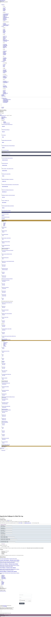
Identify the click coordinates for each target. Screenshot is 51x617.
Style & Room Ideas (5, 101)
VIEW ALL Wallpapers (6, 24)
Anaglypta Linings (5, 14)
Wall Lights (4, 70)
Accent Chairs (5, 36)
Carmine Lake (5, 16)
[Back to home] (2, 448)
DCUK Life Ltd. (4, 605)
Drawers (4, 52)
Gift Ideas (3, 94)
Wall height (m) (3, 528)
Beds (4, 225)
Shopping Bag (3, 450)
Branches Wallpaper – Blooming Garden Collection (8, 571)
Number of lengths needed (4, 537)
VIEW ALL (4, 60)
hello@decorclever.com (3, 115)
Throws (4, 65)
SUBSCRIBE (22, 603)
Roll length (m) (3, 533)
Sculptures (4, 92)
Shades (4, 72)
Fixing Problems (5, 102)
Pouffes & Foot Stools (6, 40)
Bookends (4, 91)
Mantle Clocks (5, 86)
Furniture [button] (3, 221)
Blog (2, 581)
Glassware (4, 90)
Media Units (4, 53)
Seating (4, 223)
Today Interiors (5, 19)
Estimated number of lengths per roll (5, 539)
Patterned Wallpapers (13, 561)
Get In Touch (3, 575)
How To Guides (5, 98)
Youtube (3, 583)
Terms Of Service (4, 578)
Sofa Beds (4, 59)
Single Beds (4, 57)
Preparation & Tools (5, 100)
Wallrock (4, 20)
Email (8, 520)
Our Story (3, 107)
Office (4, 32)
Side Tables (4, 46)
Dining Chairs (5, 39)
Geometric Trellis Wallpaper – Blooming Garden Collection (9, 560)
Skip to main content (2, 0)
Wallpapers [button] (3, 120)
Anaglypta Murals (5, 15)
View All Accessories (4, 446)
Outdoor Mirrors (5, 82)
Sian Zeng (4, 18)
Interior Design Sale (4, 117)
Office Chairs (5, 37)
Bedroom (4, 31)
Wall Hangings (5, 77)
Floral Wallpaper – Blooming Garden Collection (8, 567)
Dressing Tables (5, 45)
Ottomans (4, 38)
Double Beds (4, 58)
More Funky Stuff (5, 93)
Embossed (4, 7)
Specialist (4, 9)
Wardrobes (4, 54)
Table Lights (4, 69)
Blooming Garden (2, 561)
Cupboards (4, 51)
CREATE (5, 606)
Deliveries (3, 576)
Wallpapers (3, 4)
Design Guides (3, 116)
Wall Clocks (4, 85)
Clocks (4, 345)
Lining (4, 8)
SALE (1, 114)
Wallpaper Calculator (3, 524)
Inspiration (3, 95)
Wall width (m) (3, 526)
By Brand (4, 122)
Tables (4, 224)
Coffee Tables (5, 44)
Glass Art (4, 76)
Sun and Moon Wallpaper (6, 212)
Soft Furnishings (5, 342)
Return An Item (3, 577)
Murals (4, 10)
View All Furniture (4, 340)
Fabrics (4, 66)
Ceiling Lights (5, 71)
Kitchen (4, 29)
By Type (4, 121)
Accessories (3, 61)
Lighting (4, 343)
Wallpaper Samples (5, 25)
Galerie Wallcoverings (6, 17)
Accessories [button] (3, 341)
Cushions (4, 64)
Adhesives (4, 23)
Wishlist (3, 118)
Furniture (3, 26)
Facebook (3, 582)
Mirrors (4, 344)
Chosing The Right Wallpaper (7, 99)
